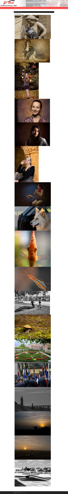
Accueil (15, 7)
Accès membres (37, 7)
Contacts (42, 7)
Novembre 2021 (18, 13)
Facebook (45, 7)
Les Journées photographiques (21, 7)
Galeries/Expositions (30, 7)
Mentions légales (24, 492)
